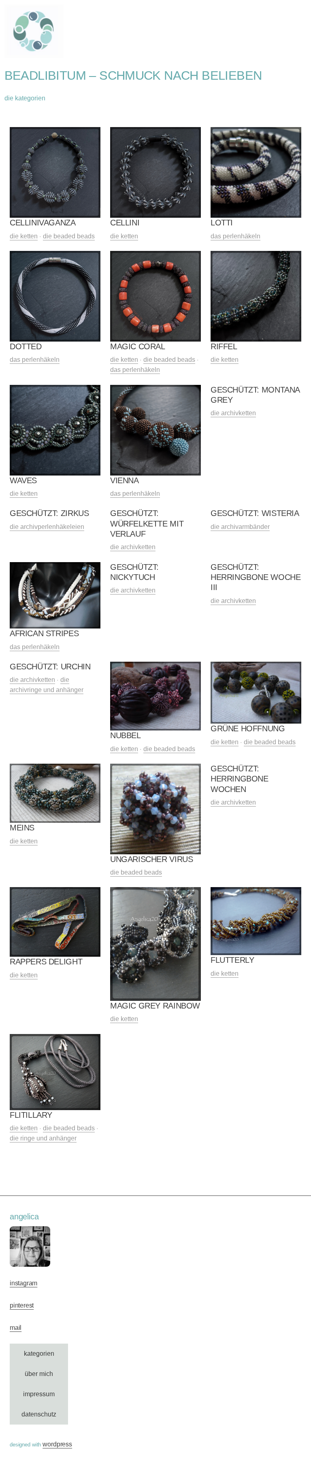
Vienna (124, 480)
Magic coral (137, 346)
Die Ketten (24, 236)
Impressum (39, 1394)
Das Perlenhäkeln (235, 236)
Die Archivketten (233, 413)
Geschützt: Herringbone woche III (255, 577)
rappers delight (46, 961)
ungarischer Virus (151, 859)
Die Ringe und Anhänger (43, 1138)
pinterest (22, 1305)
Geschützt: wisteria (255, 513)
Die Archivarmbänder (240, 526)
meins (22, 827)
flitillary (31, 1115)
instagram (23, 1283)
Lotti (222, 222)
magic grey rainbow (155, 1005)
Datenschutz (38, 1414)
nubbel (125, 735)
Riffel (224, 346)
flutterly (232, 960)
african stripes (44, 633)
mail (15, 1327)
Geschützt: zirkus (49, 513)
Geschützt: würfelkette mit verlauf (146, 523)
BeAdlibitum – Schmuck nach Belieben (133, 75)
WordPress (57, 1444)
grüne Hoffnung (248, 728)
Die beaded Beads (69, 236)
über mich (39, 1373)
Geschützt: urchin (50, 666)
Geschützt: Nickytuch (134, 572)
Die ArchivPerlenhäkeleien (47, 526)
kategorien (39, 1353)
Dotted (26, 346)
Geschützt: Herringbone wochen (239, 779)
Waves (23, 480)
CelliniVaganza (43, 222)
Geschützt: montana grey (255, 394)
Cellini (124, 222)
